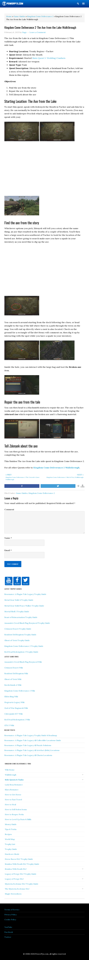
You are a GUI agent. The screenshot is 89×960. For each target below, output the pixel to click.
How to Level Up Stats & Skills (18, 819)
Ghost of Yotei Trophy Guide (17, 640)
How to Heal (10, 804)
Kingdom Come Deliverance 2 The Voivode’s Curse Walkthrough (22, 477)
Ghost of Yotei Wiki (12, 679)
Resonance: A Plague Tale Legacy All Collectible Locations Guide (32, 740)
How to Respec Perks (14, 814)
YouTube (8, 927)
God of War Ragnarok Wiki (16, 708)
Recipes (8, 834)
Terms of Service (11, 909)
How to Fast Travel (13, 799)
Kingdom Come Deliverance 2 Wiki (19, 691)
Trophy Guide (11, 849)
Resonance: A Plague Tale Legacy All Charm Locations (28, 755)
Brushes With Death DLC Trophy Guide (22, 864)
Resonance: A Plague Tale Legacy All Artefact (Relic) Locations (31, 750)
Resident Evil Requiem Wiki (16, 673)
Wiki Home (9, 770)
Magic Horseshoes (13, 894)
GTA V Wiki (9, 725)
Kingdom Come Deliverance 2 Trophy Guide (23, 646)
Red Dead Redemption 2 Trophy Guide (21, 652)
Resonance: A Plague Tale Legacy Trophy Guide (25, 594)
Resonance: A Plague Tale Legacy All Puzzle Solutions (27, 745)
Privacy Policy (10, 914)
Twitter (7, 937)
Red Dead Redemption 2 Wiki (17, 719)
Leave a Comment (38, 32)
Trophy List (10, 844)
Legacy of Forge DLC (14, 879)
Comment (9, 509)
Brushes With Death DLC (16, 869)
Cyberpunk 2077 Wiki (13, 714)
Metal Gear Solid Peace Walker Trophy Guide (24, 606)
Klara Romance (11, 789)
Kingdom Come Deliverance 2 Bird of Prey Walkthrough (64, 476)
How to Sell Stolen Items (16, 809)
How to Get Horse (13, 794)
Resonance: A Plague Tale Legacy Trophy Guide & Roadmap (30, 735)
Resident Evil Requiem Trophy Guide (20, 634)
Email (8, 550)
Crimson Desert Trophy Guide (17, 629)
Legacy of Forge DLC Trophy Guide (20, 874)
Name (8, 538)
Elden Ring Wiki (11, 696)
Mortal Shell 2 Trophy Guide (16, 611)
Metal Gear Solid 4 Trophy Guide (18, 600)
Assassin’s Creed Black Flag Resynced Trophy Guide (27, 623)
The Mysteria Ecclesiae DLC (17, 889)
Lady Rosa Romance (14, 785)
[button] (78, 4)
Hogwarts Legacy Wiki (14, 702)
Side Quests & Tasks (14, 780)
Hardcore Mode (12, 854)
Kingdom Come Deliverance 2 (42, 493)
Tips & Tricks (10, 829)
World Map (10, 839)
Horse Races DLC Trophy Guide (19, 859)
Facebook (8, 932)
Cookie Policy (10, 919)
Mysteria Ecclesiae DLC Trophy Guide (21, 884)
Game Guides (22, 493)
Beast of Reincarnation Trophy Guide (20, 617)
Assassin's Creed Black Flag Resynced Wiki (23, 662)
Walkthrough (10, 775)
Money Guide (10, 824)
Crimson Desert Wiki (13, 668)
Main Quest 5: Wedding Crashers (48, 58)
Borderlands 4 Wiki (12, 685)
